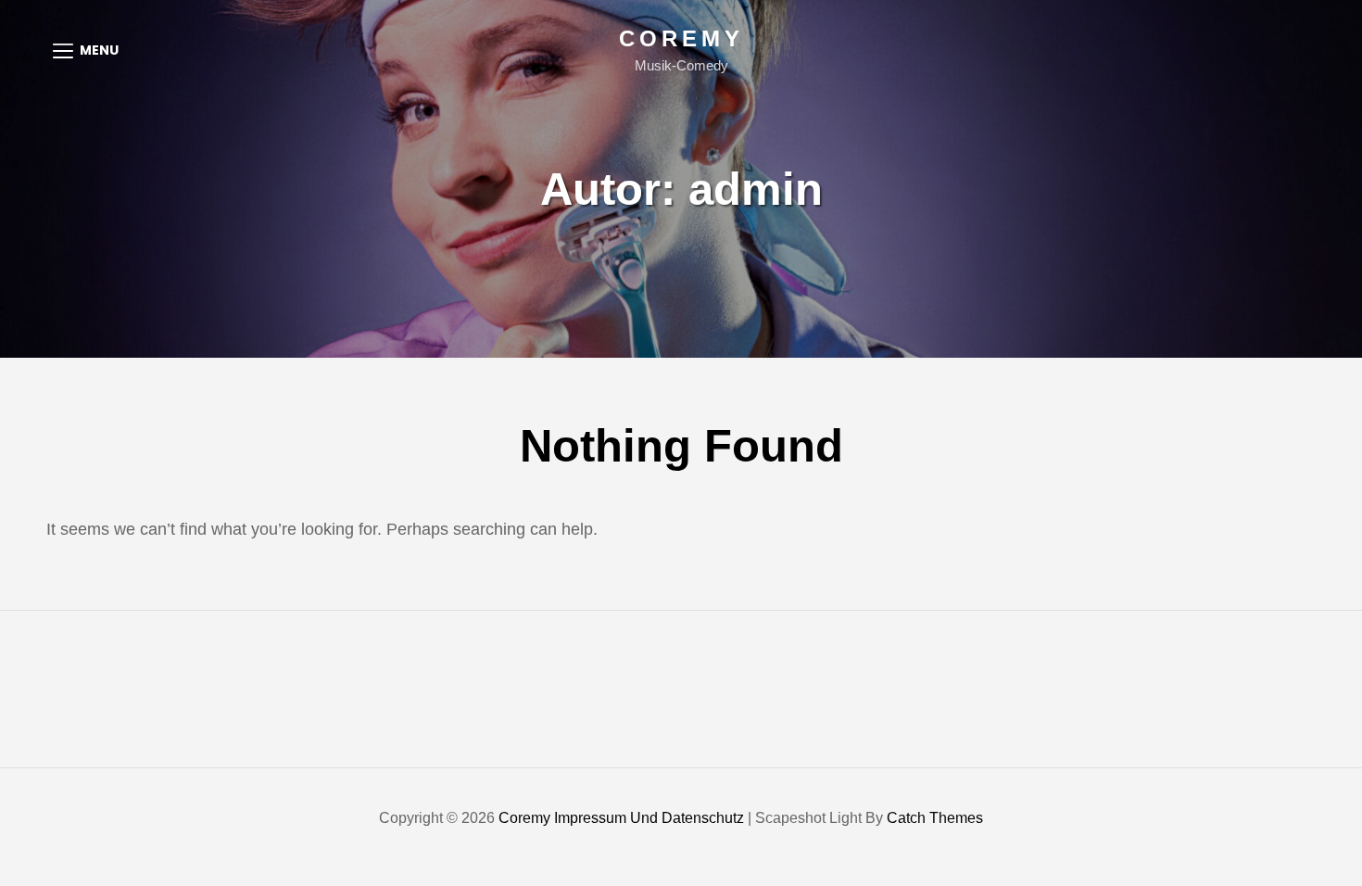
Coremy (681, 38)
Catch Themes (935, 818)
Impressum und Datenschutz (649, 818)
